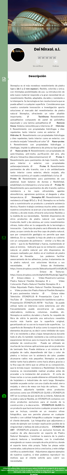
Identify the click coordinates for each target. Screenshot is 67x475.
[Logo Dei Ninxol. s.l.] (17, 54)
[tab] (4, 79)
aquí (53, 472)
